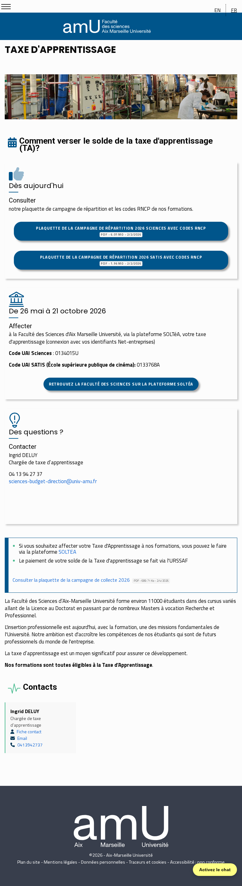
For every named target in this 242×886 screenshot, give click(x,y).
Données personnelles (103, 862)
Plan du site (28, 862)
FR (234, 10)
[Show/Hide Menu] (6, 6)
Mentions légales (60, 862)
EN (217, 10)
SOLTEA (67, 552)
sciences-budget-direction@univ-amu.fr (53, 481)
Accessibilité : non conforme (197, 862)
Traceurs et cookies (147, 862)
